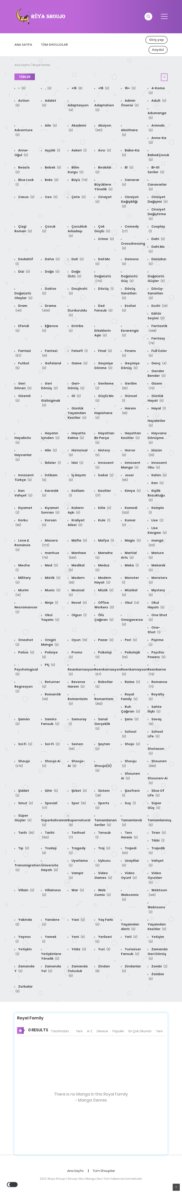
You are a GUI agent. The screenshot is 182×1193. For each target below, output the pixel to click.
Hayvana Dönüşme (157, 438)
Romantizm (103, 701)
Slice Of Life (156, 793)
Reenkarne (157, 671)
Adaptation (104, 107)
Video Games (103, 875)
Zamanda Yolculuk (78, 971)
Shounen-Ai (158, 780)
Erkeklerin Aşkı (102, 332)
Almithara (129, 132)
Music (52, 590)
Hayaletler (156, 423)
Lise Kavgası (157, 530)
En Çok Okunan (140, 1031)
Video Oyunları (155, 877)
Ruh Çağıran (130, 709)
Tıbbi (157, 840)
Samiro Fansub (50, 721)
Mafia (79, 540)
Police (26, 652)
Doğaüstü (102, 278)
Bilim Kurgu (75, 169)
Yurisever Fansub (131, 951)
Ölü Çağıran (103, 617)
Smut (25, 803)
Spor (78, 803)
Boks (51, 180)
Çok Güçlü (102, 228)
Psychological (26, 671)
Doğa (51, 271)
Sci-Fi (52, 744)
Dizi (24, 271)
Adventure (23, 132)
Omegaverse (132, 621)
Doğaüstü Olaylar (23, 295)
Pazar (105, 640)
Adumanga (157, 115)
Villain (26, 890)
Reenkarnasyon (107, 671)
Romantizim (78, 701)
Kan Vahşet (23, 493)
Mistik (52, 578)
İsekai (105, 475)
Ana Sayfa (23, 44)
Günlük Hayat (156, 398)
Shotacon (156, 750)
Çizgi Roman (23, 228)
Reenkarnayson (134, 671)
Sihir (51, 790)
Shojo (132, 744)
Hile (50, 450)
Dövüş (105, 288)
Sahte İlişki (155, 709)
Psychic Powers (157, 654)
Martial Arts (129, 555)
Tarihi (48, 834)
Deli (77, 259)
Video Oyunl (129, 875)
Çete (78, 197)
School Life (155, 733)
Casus (26, 197)
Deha (52, 259)
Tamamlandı (131, 822)
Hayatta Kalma (76, 435)
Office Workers (104, 604)
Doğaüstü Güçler (156, 278)
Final (104, 351)
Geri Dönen (23, 385)
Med (51, 565)
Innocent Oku (157, 465)
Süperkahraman (54, 822)
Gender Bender (157, 373)
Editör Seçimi (156, 315)
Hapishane (103, 415)
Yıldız (78, 949)
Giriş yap (156, 40)
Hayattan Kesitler (131, 435)
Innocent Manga (130, 465)
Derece (102, 1031)
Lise (157, 520)
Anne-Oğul (21, 152)
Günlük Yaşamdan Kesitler (77, 413)
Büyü (79, 180)
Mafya (105, 540)
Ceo (50, 197)
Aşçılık (52, 150)
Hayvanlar (23, 457)
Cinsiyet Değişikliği (130, 201)
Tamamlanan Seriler (105, 822)
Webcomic (130, 897)
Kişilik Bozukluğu (156, 495)
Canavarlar (157, 186)
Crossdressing (133, 245)
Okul (131, 602)
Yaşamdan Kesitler (157, 926)
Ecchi (159, 306)
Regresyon (23, 688)
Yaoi (78, 919)
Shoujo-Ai (76, 763)
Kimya (132, 490)
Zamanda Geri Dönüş (158, 954)
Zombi (159, 966)
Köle (104, 508)
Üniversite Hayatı (49, 867)
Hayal (158, 408)
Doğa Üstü (74, 273)
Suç (130, 803)
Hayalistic (22, 440)
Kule (103, 520)
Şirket (79, 790)
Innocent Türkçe (24, 477)
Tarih (26, 832)
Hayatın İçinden (50, 435)
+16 (76, 88)
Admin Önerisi (130, 102)
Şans (131, 719)
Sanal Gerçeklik (102, 723)
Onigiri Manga (50, 642)
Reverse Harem (76, 684)
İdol (77, 463)
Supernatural (79, 822)
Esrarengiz (130, 332)
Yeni (78, 937)
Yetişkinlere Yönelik (51, 956)
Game (79, 363)
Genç (158, 363)
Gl (76, 396)
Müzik (105, 590)
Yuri (103, 949)
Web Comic (102, 892)
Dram (21, 308)
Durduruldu (77, 312)
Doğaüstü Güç (129, 278)
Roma (132, 682)
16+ (130, 88)
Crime (105, 239)
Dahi (158, 239)
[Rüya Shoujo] (40, 16)
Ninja (51, 602)
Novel (79, 602)
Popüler (118, 1031)
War (77, 890)
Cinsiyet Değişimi (158, 199)
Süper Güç (154, 805)
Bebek (52, 167)
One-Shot (154, 629)
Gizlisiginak (50, 402)
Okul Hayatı (156, 604)
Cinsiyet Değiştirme (157, 214)
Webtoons (156, 909)
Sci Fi (25, 744)
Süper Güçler (23, 817)
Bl (128, 167)
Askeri (79, 150)
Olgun (79, 615)
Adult (158, 100)
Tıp (23, 848)
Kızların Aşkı (76, 510)
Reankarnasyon (81, 671)
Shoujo (23, 763)
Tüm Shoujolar (54, 44)
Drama (49, 308)
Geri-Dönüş (76, 385)
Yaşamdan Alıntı (130, 926)
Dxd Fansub (103, 308)
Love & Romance (22, 545)
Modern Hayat (102, 580)
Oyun (79, 640)
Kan (157, 483)
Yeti (130, 937)
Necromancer (26, 609)
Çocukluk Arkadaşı (77, 231)
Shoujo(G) (103, 768)
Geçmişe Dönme (103, 365)
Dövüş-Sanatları (156, 293)
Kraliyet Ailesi (76, 522)
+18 (103, 88)
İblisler (52, 463)
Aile (50, 125)
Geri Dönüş (49, 385)
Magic (132, 540)
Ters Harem (129, 835)
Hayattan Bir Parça (104, 438)
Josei (128, 477)
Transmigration (27, 867)
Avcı (104, 150)
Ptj (49, 665)
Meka (131, 565)
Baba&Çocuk (158, 157)
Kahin (159, 475)
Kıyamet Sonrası (50, 510)
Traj (103, 848)
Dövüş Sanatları (128, 293)
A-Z (89, 1031)
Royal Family (41, 65)
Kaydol (158, 50)
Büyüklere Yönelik (103, 186)
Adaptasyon (78, 107)
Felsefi (79, 351)
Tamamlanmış (159, 822)
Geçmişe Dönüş (130, 365)
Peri (130, 640)
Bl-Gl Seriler (156, 169)
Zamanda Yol (51, 968)
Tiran (158, 832)
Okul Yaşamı (50, 617)
